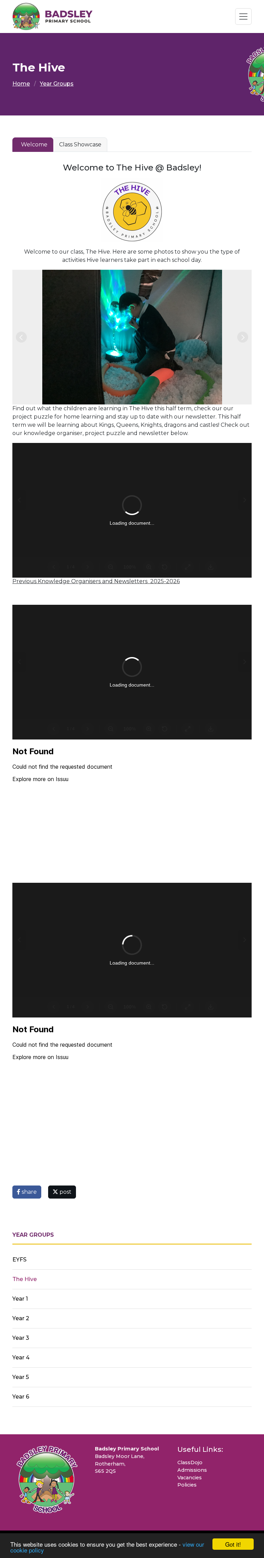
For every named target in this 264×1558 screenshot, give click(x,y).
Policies (187, 1485)
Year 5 (20, 1377)
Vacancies (189, 1477)
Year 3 (20, 1338)
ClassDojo (189, 1462)
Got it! (233, 1544)
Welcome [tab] (34, 144)
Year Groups (57, 83)
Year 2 (20, 1318)
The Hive (24, 1279)
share (28, 1192)
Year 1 (20, 1298)
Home (21, 83)
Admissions (192, 1470)
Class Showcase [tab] (80, 144)
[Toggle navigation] (243, 16)
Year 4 (21, 1357)
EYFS (19, 1259)
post (65, 1192)
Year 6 (20, 1396)
